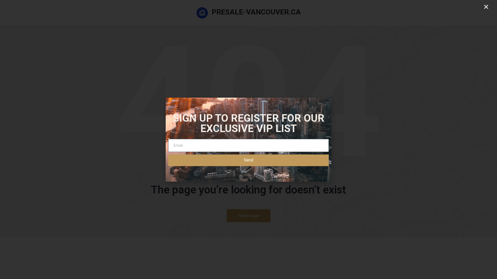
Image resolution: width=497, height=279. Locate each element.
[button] (486, 7)
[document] (248, 139)
